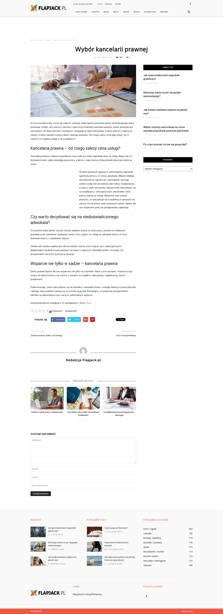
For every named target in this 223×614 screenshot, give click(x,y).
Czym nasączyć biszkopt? (116, 528)
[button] (189, 12)
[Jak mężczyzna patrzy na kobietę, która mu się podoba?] (94, 561)
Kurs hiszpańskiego (126, 335)
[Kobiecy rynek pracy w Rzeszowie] (47, 398)
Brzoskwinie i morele (153, 551)
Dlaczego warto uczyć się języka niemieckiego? (63, 544)
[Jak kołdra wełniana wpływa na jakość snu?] (38, 561)
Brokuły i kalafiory (152, 538)
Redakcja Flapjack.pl (83, 360)
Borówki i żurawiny (152, 542)
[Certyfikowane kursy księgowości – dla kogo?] (119, 398)
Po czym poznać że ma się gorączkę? (165, 144)
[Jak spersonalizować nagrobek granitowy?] (38, 532)
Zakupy (136, 11)
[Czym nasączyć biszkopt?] (94, 532)
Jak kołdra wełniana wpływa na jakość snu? (62, 558)
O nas (100, 4)
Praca (116, 11)
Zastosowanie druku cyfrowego (46, 335)
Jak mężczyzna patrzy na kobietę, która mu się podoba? (120, 558)
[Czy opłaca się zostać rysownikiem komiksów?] (83, 398)
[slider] (39, 311)
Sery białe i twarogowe (154, 560)
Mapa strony (187, 611)
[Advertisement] (111, 26)
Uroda (126, 11)
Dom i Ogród (81, 11)
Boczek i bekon (150, 556)
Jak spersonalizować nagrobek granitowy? (62, 529)
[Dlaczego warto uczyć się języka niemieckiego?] (38, 546)
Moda (106, 11)
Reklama (108, 4)
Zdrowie (164, 11)
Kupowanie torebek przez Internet (116, 544)
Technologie (150, 11)
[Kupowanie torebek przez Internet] (94, 546)
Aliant (88, 303)
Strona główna (36, 40)
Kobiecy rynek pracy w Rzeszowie (47, 412)
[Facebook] (190, 4)
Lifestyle (95, 11)
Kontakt (118, 4)
